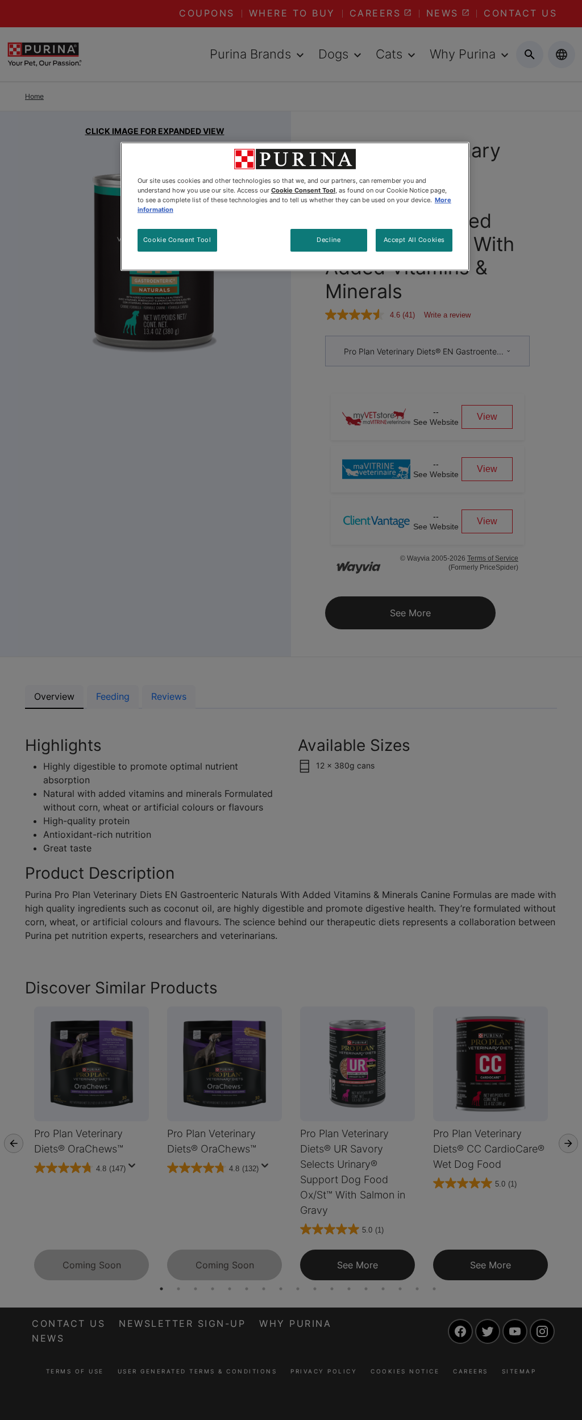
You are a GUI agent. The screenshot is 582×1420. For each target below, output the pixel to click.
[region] (294, 206)
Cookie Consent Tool (177, 240)
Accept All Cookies (414, 240)
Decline (328, 240)
